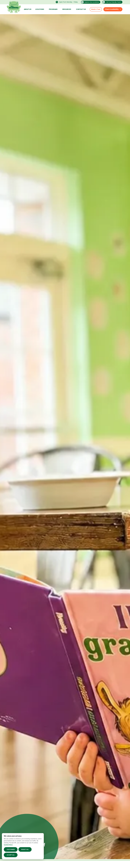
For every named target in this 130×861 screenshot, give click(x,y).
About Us (27, 9)
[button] (67, 2)
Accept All (11, 855)
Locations (39, 9)
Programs (53, 9)
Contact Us (81, 9)
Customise (11, 849)
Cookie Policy (8, 844)
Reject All (25, 849)
